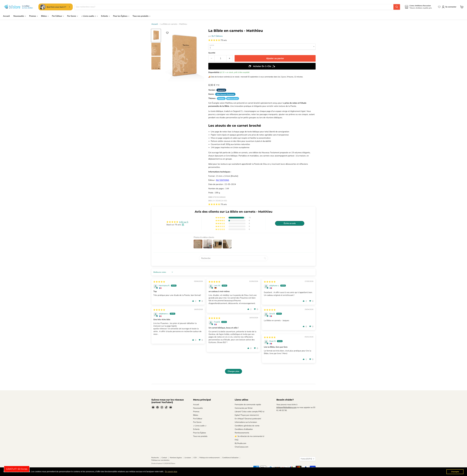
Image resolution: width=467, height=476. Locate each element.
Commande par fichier (244, 408)
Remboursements (242, 433)
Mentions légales (176, 458)
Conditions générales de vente (247, 425)
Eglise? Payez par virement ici (247, 415)
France (306, 459)
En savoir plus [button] (171, 472)
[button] (214, 40)
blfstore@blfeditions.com (286, 407)
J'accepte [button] (455, 472)
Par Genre (72, 16)
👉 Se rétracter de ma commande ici (249, 436)
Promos (32, 16)
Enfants (104, 16)
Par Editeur (57, 16)
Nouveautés (19, 16)
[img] (159, 281)
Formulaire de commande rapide (248, 404)
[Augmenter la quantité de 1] (229, 58)
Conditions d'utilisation (244, 429)
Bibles (44, 16)
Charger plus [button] (233, 371)
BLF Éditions (217, 36)
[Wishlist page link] (439, 7)
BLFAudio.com (240, 443)
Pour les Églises (120, 16)
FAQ (236, 440)
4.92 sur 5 (183, 222)
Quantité (211, 53)
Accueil (6, 16)
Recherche (155, 458)
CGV (195, 458)
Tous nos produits (141, 16)
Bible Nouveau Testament (225, 94)
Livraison (187, 458)
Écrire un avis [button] (290, 223)
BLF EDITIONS (222, 180)
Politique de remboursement (209, 458)
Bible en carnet (232, 98)
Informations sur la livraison (246, 422)
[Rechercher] (396, 7)
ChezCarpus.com (241, 447)
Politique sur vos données (160, 460)
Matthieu (221, 98)
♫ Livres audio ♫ (88, 16)
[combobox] (234, 7)
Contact (164, 458)
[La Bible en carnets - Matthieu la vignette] (156, 35)
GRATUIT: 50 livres (16, 468)
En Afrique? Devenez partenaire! (248, 418)
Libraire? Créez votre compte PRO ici (249, 411)
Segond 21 (221, 90)
